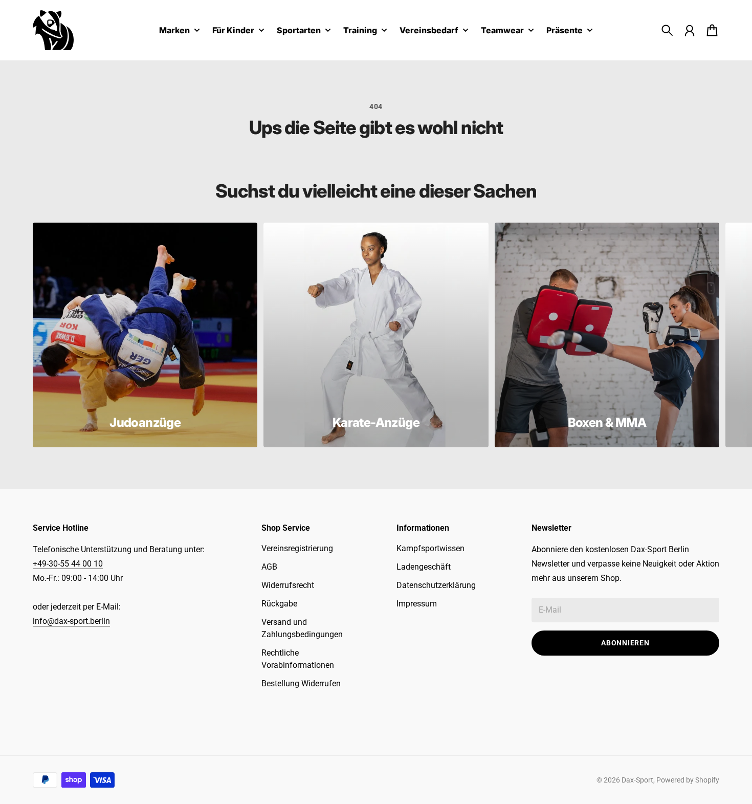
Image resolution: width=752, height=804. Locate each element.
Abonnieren (625, 643)
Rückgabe (279, 604)
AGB (269, 567)
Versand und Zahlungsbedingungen (302, 628)
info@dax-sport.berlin (71, 621)
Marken (174, 30)
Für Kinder (233, 30)
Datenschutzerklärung (436, 585)
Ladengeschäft (423, 567)
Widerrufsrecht (287, 585)
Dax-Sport (637, 780)
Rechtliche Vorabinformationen (297, 659)
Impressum (416, 604)
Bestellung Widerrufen (301, 683)
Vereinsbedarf (429, 30)
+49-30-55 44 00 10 (68, 564)
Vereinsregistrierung (297, 548)
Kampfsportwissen (430, 548)
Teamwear (502, 30)
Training (360, 30)
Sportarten (299, 30)
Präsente (564, 30)
